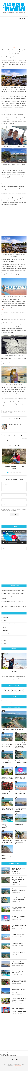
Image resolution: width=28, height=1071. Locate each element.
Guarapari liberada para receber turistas (7, 777)
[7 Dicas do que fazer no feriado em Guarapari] (21, 802)
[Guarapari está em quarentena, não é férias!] (7, 755)
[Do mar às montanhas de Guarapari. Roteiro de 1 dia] (21, 755)
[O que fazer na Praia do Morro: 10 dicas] (7, 835)
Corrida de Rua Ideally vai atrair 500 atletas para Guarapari (19, 1000)
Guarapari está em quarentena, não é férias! (6, 762)
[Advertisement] (14, 32)
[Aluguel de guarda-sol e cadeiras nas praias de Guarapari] (5, 991)
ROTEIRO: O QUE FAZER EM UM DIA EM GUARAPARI (12, 593)
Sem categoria (6, 630)
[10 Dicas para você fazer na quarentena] (21, 771)
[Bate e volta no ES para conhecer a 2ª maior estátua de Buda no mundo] (5, 1010)
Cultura (4, 620)
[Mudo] (22, 542)
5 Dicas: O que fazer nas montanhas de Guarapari (6, 857)
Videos (4, 643)
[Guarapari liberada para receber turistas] (7, 771)
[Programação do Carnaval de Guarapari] (7, 786)
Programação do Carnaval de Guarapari (5, 793)
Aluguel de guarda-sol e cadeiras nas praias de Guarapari (18, 990)
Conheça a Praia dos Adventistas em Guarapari (20, 842)
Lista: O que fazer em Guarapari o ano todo (7, 808)
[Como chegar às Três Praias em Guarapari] (21, 818)
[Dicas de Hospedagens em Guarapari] (7, 818)
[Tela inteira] (24, 542)
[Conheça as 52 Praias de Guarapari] (14, 719)
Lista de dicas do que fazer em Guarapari (20, 792)
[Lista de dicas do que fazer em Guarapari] (21, 786)
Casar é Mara (6, 617)
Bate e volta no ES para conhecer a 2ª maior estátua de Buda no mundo (19, 1009)
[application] (14, 537)
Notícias (4, 627)
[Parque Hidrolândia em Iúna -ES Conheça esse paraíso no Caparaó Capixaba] (21, 737)
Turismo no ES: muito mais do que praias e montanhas (13, 590)
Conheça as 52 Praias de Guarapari (12, 729)
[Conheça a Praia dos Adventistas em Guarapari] (21, 835)
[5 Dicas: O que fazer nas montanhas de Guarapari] (7, 849)
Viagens (4, 640)
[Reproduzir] (3, 542)
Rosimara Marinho (17, 51)
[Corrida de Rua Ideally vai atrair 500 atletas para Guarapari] (5, 1001)
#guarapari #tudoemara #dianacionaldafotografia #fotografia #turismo (13, 412)
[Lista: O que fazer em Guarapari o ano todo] (7, 802)
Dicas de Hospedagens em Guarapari (6, 826)
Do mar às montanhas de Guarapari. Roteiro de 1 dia (21, 762)
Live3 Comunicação (17, 1065)
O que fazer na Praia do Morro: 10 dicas (6, 841)
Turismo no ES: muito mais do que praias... (14, 467)
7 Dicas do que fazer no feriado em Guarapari (20, 809)
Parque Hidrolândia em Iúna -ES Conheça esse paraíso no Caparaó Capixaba (20, 745)
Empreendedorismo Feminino (9, 624)
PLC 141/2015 (18, 109)
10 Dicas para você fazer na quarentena (20, 777)
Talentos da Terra (7, 633)
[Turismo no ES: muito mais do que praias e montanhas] (14, 456)
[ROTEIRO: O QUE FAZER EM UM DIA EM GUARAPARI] (7, 737)
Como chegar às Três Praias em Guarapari (20, 825)
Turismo (14, 47)
